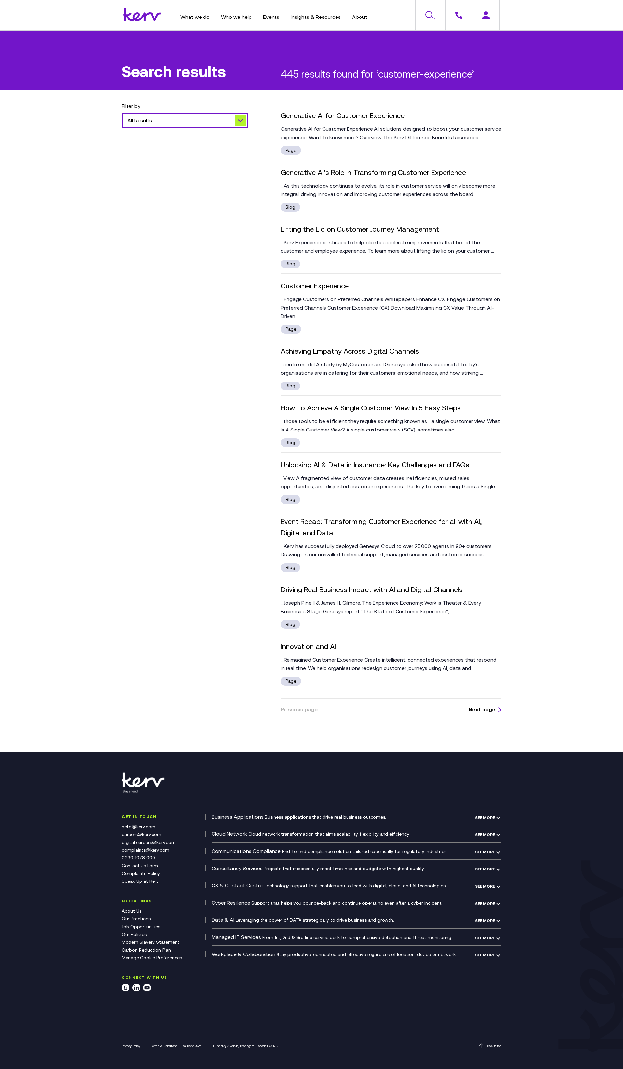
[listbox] (185, 120)
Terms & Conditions (164, 1046)
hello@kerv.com (138, 826)
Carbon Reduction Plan (146, 950)
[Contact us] (458, 15)
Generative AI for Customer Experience (343, 116)
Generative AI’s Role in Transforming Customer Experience (373, 172)
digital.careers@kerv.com (149, 842)
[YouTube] (147, 989)
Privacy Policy (131, 1046)
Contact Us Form (140, 865)
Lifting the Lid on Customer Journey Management (360, 229)
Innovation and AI (308, 646)
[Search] (430, 15)
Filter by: (131, 106)
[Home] (142, 19)
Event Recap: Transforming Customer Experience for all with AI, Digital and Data (381, 527)
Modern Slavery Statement (150, 942)
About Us (131, 911)
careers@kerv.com (141, 834)
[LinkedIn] (136, 989)
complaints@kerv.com (145, 850)
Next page (482, 709)
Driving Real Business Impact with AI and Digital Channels (372, 590)
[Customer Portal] (486, 15)
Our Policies (134, 934)
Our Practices (136, 918)
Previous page (299, 709)
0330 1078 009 (138, 857)
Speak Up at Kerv (140, 881)
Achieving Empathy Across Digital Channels (350, 351)
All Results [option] (140, 120)
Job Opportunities (141, 926)
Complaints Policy (141, 873)
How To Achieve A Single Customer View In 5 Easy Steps (371, 408)
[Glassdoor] (125, 989)
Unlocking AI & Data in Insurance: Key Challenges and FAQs (375, 465)
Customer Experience (315, 286)
